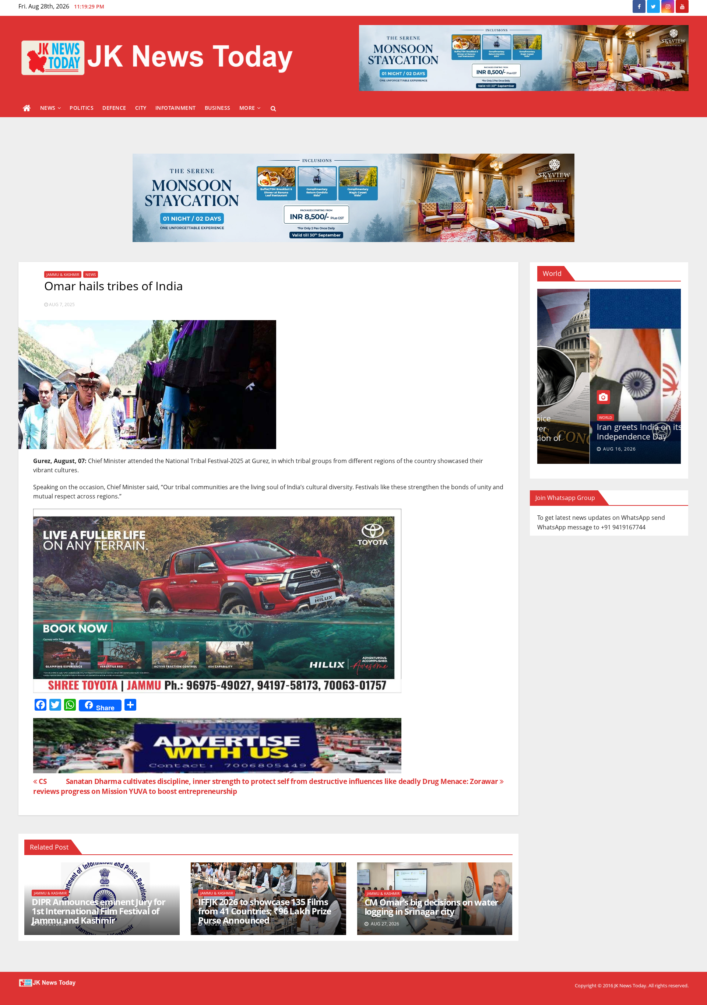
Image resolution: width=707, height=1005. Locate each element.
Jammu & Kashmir (62, 274)
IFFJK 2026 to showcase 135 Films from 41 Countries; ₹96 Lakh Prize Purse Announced (264, 911)
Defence (114, 107)
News (48, 107)
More (247, 107)
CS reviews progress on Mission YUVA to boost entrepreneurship (135, 786)
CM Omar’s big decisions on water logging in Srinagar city (432, 906)
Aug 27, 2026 (567, 449)
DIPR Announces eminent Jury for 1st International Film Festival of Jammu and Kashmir (98, 911)
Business (218, 107)
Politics (82, 107)
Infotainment (175, 107)
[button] (273, 108)
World (552, 409)
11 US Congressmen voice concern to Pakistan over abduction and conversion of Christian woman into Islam (598, 433)
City (141, 107)
